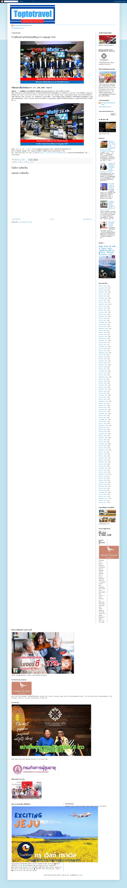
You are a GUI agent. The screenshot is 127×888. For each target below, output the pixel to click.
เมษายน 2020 (102, 440)
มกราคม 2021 (103, 421)
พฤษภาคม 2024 (103, 340)
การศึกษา (26, 162)
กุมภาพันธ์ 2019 (103, 468)
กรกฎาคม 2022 (103, 385)
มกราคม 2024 (103, 348)
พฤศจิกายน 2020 (103, 425)
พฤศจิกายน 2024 (103, 328)
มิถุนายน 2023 (103, 363)
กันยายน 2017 (103, 502)
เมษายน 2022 (102, 391)
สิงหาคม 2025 (103, 310)
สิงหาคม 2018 (103, 480)
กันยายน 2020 (103, 429)
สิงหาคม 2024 (103, 334)
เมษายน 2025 (102, 318)
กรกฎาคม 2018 (103, 482)
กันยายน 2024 (103, 332)
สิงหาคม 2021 (103, 407)
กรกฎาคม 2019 (103, 458)
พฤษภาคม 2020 (103, 437)
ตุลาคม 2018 (102, 476)
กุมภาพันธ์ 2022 (103, 395)
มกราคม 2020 (103, 446)
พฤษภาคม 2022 (103, 389)
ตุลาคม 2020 (102, 427)
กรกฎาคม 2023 (103, 361)
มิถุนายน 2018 (103, 484)
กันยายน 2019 (103, 454)
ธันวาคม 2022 (103, 375)
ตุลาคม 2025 (102, 306)
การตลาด (20, 162)
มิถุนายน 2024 (103, 338)
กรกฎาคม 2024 (103, 336)
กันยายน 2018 (103, 478)
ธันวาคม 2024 (103, 326)
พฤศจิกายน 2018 (103, 474)
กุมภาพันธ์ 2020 (103, 444)
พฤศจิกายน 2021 (103, 401)
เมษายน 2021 (102, 415)
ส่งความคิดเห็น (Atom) (25, 222)
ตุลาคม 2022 (102, 379)
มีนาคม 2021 (102, 417)
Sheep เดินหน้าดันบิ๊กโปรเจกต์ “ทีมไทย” (111, 224)
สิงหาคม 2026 (103, 286)
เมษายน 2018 (102, 488)
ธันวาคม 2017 (103, 496)
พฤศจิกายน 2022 (103, 377)
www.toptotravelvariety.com (22, 25)
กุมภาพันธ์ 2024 (103, 346)
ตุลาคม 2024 (102, 330)
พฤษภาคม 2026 (103, 292)
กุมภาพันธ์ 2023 (103, 371)
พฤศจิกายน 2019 (103, 450)
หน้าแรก (52, 219)
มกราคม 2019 (103, 470)
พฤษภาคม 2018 (103, 486)
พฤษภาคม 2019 (103, 462)
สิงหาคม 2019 (103, 456)
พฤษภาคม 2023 (103, 365)
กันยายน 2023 (103, 357)
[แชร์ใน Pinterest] (37, 160)
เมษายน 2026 (102, 294)
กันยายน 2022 (103, 381)
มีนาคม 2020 (102, 442)
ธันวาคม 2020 (103, 423)
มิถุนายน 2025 (103, 314)
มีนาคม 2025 (102, 320)
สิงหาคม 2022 (103, 383)
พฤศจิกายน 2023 (103, 353)
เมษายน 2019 (102, 464)
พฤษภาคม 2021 (103, 413)
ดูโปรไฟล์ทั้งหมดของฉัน (17, 28)
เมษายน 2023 (102, 367)
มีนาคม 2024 (102, 344)
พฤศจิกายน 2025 (103, 304)
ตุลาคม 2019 (102, 452)
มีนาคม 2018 (102, 490)
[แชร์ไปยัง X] (33, 160)
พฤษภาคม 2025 (103, 316)
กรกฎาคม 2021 (103, 409)
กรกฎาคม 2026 (103, 288)
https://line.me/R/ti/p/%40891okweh (53, 153)
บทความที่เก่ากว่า (87, 219)
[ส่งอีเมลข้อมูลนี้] (29, 160)
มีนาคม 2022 (102, 393)
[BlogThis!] (31, 160)
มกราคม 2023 (103, 373)
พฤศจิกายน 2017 (103, 498)
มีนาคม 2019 (102, 466)
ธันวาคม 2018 (103, 472)
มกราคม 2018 (103, 494)
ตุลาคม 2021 (102, 403)
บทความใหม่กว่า (16, 219)
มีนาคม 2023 (102, 369)
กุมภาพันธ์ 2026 (103, 298)
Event (32, 162)
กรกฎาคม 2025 (103, 312)
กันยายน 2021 (103, 405)
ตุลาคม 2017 (102, 500)
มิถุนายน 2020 (103, 436)
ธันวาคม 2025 (103, 302)
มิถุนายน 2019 (103, 460)
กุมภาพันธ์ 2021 (103, 419)
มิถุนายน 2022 (103, 387)
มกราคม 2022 (103, 397)
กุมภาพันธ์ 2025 (103, 322)
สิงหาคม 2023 (103, 359)
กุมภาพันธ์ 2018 (103, 492)
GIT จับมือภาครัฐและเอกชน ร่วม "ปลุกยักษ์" (111, 186)
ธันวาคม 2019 (103, 448)
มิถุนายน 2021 (103, 411)
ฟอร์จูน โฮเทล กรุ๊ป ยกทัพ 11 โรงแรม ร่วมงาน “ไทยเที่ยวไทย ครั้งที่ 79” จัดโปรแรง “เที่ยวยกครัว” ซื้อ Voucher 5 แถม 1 (107, 250)
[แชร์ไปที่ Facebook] (35, 160)
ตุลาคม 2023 (102, 354)
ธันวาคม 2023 (103, 351)
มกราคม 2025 (103, 324)
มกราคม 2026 (103, 300)
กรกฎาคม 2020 (103, 434)
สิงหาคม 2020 (103, 431)
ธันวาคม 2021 (103, 399)
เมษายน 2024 (102, 342)
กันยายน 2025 (103, 308)
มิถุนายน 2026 (103, 290)
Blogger (80, 875)
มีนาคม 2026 (102, 296)
